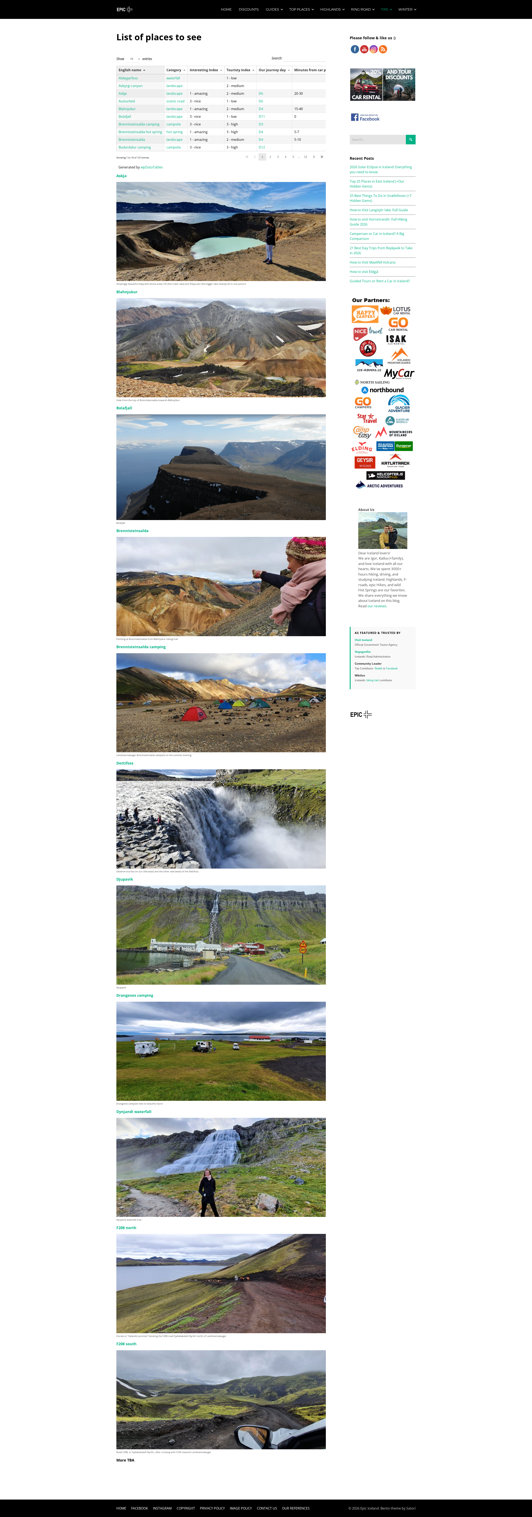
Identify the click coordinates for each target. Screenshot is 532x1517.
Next (314, 157)
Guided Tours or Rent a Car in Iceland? (380, 281)
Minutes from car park (312, 70)
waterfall (173, 78)
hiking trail (372, 680)
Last (322, 157)
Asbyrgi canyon (131, 85)
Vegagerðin (363, 651)
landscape (174, 85)
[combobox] (133, 59)
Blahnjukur (127, 109)
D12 (262, 147)
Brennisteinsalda (132, 139)
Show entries (134, 58)
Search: (277, 58)
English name (130, 70)
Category (173, 70)
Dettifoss (124, 763)
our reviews (376, 606)
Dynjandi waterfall (133, 1111)
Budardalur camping (135, 147)
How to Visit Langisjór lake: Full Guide (379, 210)
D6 (261, 93)
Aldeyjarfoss (128, 78)
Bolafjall (125, 116)
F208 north (126, 1227)
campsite (173, 124)
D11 (262, 116)
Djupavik (124, 879)
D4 (261, 109)
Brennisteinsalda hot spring (140, 132)
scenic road (175, 101)
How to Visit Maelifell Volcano (373, 262)
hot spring (174, 132)
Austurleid (127, 101)
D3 (261, 124)
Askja (123, 93)
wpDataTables (152, 167)
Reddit (378, 668)
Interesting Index (204, 70)
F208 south (126, 1343)
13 (305, 156)
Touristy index (238, 70)
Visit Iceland (363, 640)
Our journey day (272, 70)
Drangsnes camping (134, 995)
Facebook (392, 668)
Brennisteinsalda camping (139, 124)
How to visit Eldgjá (364, 271)
